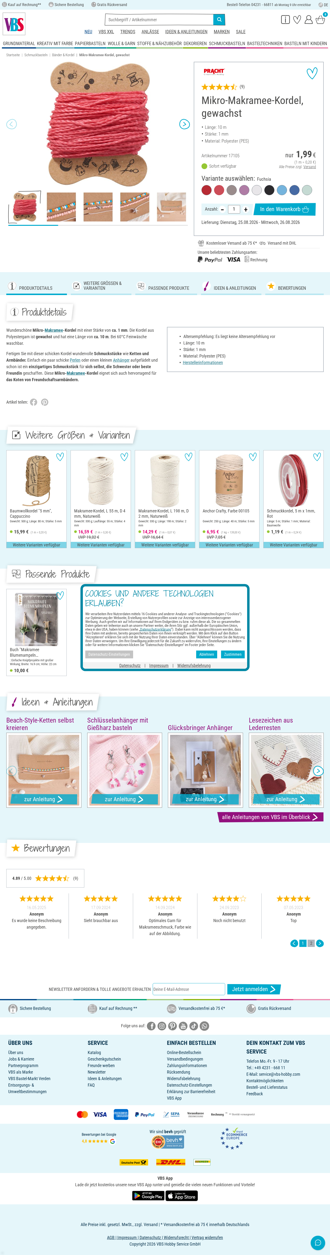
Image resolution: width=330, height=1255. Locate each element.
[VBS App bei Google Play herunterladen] (148, 1195)
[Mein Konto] (309, 19)
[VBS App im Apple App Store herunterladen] (181, 1195)
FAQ (91, 1085)
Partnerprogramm (23, 1065)
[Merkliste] (297, 19)
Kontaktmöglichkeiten (265, 1080)
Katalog (94, 1052)
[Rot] (206, 190)
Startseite (13, 55)
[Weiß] (257, 190)
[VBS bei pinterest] (172, 1025)
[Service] (285, 19)
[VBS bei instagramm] (162, 1025)
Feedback (254, 1093)
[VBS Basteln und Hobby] (14, 24)
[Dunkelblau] (294, 190)
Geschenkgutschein (104, 1059)
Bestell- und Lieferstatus (266, 1087)
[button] (11, 124)
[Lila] (244, 190)
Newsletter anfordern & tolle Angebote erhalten (100, 989)
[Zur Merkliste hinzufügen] (312, 73)
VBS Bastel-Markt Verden (29, 1078)
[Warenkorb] (320, 19)
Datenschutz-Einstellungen (189, 1085)
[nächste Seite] (320, 943)
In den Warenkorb (280, 209)
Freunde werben (101, 1065)
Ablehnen (206, 654)
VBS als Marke (20, 1072)
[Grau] (232, 190)
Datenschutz (130, 665)
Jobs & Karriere (21, 1059)
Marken (222, 31)
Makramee (54, 330)
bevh (168, 1131)
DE (326, 5)
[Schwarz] (269, 190)
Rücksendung (178, 1072)
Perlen (75, 360)
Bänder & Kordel (63, 55)
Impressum (159, 665)
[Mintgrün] (307, 190)
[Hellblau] (282, 190)
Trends (127, 31)
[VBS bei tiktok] (194, 1025)
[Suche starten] (219, 20)
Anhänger (121, 360)
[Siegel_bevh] (167, 1141)
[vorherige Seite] (294, 943)
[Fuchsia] (219, 190)
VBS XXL (106, 31)
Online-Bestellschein (184, 1052)
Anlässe (150, 31)
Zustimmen (233, 654)
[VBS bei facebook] (151, 1025)
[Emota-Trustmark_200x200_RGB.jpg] (233, 1138)
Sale (240, 31)
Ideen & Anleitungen (186, 31)
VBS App (174, 1098)
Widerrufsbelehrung (183, 1078)
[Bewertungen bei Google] (99, 1138)
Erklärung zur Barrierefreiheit (191, 1091)
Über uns (15, 1052)
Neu (88, 31)
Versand (309, 167)
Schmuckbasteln (36, 55)
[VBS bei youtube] (183, 1025)
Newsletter (97, 1072)
